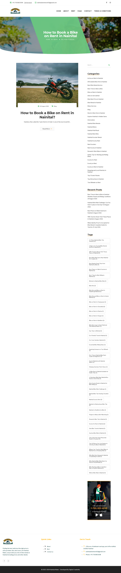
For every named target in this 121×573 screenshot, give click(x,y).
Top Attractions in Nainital (96, 179)
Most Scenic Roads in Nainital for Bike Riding (98, 383)
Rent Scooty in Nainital (94, 148)
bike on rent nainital (93, 95)
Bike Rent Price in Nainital (95, 99)
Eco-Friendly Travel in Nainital (98, 335)
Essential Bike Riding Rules (97, 344)
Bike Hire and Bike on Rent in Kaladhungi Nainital (97, 290)
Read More (46, 129)
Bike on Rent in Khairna (96, 311)
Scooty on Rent (92, 163)
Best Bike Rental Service (95, 85)
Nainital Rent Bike (93, 134)
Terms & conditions (102, 11)
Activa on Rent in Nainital (95, 78)
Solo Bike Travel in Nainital (97, 428)
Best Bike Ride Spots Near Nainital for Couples (98, 258)
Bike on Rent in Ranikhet (96, 320)
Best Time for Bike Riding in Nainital (96, 275)
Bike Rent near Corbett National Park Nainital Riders (98, 325)
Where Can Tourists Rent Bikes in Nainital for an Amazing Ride (98, 450)
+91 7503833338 (17, 2)
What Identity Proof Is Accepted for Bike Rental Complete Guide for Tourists (98, 225)
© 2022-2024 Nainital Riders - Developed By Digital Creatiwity (60, 569)
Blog (55, 106)
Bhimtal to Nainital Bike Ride (97, 281)
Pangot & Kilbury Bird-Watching (98, 414)
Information (91, 120)
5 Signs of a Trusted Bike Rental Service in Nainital (98, 246)
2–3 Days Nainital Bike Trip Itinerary (96, 240)
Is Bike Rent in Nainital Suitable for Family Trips (98, 372)
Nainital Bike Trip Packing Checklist (99, 394)
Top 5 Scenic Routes (94, 175)
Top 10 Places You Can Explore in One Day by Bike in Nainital (98, 444)
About (66, 11)
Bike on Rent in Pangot (96, 316)
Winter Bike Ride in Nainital (97, 472)
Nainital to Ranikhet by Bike (97, 410)
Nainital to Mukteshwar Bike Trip (98, 404)
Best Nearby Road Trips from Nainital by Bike (97, 264)
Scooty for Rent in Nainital (97, 424)
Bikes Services (92, 106)
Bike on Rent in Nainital (95, 92)
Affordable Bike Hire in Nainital (97, 81)
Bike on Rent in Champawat (97, 302)
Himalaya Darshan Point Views (98, 367)
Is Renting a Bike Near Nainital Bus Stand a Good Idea (98, 378)
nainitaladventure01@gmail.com (47, 2)
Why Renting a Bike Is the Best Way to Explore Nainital (97, 467)
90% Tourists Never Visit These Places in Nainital (98, 252)
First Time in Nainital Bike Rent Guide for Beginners (97, 355)
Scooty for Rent (92, 160)
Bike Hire (92, 285)
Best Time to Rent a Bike (95, 88)
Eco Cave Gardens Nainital (97, 340)
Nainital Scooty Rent (94, 141)
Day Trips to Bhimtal (95, 331)
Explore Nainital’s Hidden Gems (97, 116)
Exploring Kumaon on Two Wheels (98, 350)
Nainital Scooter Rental (95, 137)
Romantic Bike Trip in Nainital (98, 419)
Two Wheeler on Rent (94, 182)
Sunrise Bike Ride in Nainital (97, 433)
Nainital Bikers (92, 127)
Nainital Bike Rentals (94, 123)
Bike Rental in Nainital (94, 102)
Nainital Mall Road (93, 130)
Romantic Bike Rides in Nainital (97, 151)
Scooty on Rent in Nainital (95, 167)
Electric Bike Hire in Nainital (96, 113)
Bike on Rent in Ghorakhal (97, 306)
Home (58, 11)
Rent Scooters (92, 144)
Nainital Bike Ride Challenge (97, 389)
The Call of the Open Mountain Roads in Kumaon (97, 438)
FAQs (80, 11)
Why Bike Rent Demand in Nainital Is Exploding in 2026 (98, 455)
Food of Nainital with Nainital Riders (97, 361)
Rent (73, 11)
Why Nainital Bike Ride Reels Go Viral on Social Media (98, 461)
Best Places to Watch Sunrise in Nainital (98, 270)
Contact (88, 11)
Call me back (28, 2)
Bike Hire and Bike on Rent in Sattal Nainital (99, 296)
